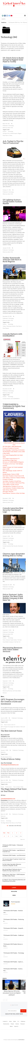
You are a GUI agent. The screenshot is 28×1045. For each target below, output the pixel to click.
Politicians (23, 1021)
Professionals (9, 787)
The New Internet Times (11, 731)
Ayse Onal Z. (9, 782)
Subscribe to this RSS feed (15, 825)
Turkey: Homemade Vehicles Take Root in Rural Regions (12, 260)
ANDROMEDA (21, 1039)
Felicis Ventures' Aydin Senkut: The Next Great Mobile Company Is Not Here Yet (13, 597)
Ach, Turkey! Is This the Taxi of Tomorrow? (13, 142)
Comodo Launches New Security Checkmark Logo (13, 510)
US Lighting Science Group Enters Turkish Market (12, 202)
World (14, 1021)
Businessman (6, 1023)
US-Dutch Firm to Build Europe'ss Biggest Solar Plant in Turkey (13, 60)
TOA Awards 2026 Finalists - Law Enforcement (13, 855)
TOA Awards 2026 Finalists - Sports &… (13, 961)
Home (10, 1021)
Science (4, 131)
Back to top (15, 1005)
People (2, 787)
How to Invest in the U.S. (9, 724)
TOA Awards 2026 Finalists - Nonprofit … (13, 928)
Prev (8, 832)
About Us (16, 1026)
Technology (11, 125)
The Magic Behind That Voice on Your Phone (14, 790)
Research (23, 1023)
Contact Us (5, 1021)
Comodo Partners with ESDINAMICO (12, 335)
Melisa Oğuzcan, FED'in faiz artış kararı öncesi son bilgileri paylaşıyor (12, 993)
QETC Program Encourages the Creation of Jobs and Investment (12, 701)
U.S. (18, 1021)
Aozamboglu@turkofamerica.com (10, 764)
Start (4, 832)
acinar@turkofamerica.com (8, 798)
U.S (2, 724)
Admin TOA (10, 127)
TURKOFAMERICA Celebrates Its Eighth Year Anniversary (14, 406)
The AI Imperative (15, 902)
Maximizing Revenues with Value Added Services (12, 650)
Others (11, 1026)
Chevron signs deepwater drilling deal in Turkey (14, 555)
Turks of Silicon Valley (10, 759)
